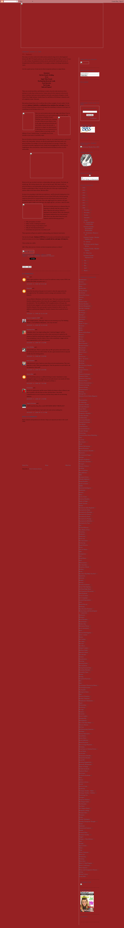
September (87, 217)
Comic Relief (82, 409)
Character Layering (84, 385)
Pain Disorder (82, 654)
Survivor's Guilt (83, 786)
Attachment (82, 319)
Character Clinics (83, 376)
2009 (83, 208)
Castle (80, 372)
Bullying (81, 367)
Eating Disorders (83, 481)
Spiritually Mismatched (85, 764)
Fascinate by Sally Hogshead (86, 507)
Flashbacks (82, 534)
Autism (81, 321)
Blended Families (83, 345)
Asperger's (81, 314)
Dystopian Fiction (83, 477)
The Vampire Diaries (84, 808)
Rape (80, 694)
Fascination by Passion (85, 514)
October (86, 215)
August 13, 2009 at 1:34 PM (36, 342)
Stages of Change (83, 766)
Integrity (81, 580)
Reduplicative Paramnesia (86, 700)
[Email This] (23, 267)
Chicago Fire (82, 394)
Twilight (81, 843)
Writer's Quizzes (83, 867)
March (86, 270)
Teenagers (81, 797)
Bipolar (81, 339)
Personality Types (83, 672)
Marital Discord (83, 604)
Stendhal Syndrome (84, 768)
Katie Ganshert (30, 360)
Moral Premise (83, 621)
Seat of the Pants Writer (85, 722)
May (85, 265)
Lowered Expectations (85, 600)
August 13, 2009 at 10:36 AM (37, 313)
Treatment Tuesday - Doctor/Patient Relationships (89, 228)
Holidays (81, 569)
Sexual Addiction (83, 740)
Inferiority (81, 578)
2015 (83, 192)
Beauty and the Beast (84, 332)
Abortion (81, 282)
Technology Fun (83, 795)
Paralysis (81, 657)
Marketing (81, 606)
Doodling (81, 468)
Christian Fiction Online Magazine (88, 396)
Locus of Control (83, 595)
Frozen (81, 547)
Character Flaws (83, 380)
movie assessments (84, 628)
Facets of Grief (83, 496)
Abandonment (82, 279)
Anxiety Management (84, 306)
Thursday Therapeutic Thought (44, 255)
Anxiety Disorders (83, 304)
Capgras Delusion (83, 369)
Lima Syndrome (83, 593)
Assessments (82, 317)
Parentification (83, 659)
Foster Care (82, 538)
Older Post (68, 465)
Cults (80, 437)
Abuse (80, 286)
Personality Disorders (84, 670)
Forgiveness (82, 536)
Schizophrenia (83, 720)
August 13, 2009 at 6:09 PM (36, 370)
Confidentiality (83, 417)
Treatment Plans (83, 832)
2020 (83, 187)
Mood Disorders (83, 619)
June (85, 263)
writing (81, 872)
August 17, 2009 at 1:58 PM (36, 399)
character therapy (83, 387)
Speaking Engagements (85, 762)
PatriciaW (29, 288)
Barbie (80, 328)
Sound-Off (81, 760)
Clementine (30, 387)
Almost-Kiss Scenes (84, 295)
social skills (82, 753)
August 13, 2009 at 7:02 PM (36, 383)
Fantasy (81, 505)
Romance (81, 711)
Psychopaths (82, 689)
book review (82, 356)
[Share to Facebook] (29, 267)
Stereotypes (82, 773)
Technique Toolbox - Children (87, 793)
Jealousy (30, 255)
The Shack (81, 806)
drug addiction (83, 472)
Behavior (81, 334)
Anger (80, 299)
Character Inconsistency (85, 383)
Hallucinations (83, 562)
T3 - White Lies (88, 253)
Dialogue (81, 457)
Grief (80, 556)
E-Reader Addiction (84, 479)
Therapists (81, 815)
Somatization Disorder (85, 755)
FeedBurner (93, 118)
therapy (81, 817)
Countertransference (84, 428)
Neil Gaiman (82, 639)
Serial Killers (82, 736)
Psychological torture (84, 687)
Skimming (81, 747)
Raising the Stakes (84, 692)
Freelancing (82, 543)
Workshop (81, 859)
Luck (80, 602)
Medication (82, 615)
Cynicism (81, 439)
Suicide (81, 784)
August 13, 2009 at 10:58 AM (37, 325)
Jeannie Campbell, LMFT (33, 318)
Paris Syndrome (83, 665)
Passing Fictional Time (85, 668)
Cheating (81, 391)
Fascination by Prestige (85, 518)
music (80, 630)
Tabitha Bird (30, 374)
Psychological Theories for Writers (88, 685)
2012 (83, 200)
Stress (80, 777)
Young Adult (82, 876)
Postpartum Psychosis (84, 678)
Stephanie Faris (31, 329)
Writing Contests (83, 874)
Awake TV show (83, 323)
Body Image (82, 350)
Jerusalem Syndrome (84, 584)
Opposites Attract (83, 652)
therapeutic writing (84, 810)
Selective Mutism (83, 725)
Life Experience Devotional (86, 591)
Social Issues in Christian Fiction (87, 749)
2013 (83, 197)
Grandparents (82, 554)
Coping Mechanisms (84, 422)
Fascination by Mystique (85, 512)
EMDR (81, 486)
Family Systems (83, 503)
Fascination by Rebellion (85, 521)
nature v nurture (83, 634)
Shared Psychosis (83, 742)
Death (80, 444)
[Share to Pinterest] (30, 267)
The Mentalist (82, 804)
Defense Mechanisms (84, 446)
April (85, 268)
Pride (80, 683)
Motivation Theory (84, 626)
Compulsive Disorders (85, 413)
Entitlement (82, 490)
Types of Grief (82, 845)
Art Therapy (82, 312)
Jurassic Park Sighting (84, 587)
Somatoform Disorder (84, 757)
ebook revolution (83, 483)
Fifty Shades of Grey (84, 529)
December (87, 210)
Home (46, 465)
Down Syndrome (83, 470)
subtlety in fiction (83, 782)
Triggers (81, 837)
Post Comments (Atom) (35, 469)
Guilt (80, 560)
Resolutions (82, 707)
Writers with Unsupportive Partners (88, 870)
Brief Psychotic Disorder (85, 365)
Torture (81, 823)
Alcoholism (82, 293)
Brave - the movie (83, 358)
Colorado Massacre (84, 406)
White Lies (82, 854)
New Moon (82, 646)
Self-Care (81, 727)
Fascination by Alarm (84, 510)
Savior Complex (83, 716)
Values (80, 848)
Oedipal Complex (83, 648)
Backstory (81, 325)
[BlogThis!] (25, 267)
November (87, 212)
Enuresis (81, 492)
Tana (28, 277)
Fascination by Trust (84, 523)
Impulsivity (82, 576)
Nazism (81, 637)
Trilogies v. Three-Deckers (86, 839)
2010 (83, 205)
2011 (83, 202)
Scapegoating (82, 718)
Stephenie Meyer (83, 771)
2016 (83, 190)
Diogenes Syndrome (84, 459)
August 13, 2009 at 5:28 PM (36, 356)
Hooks (80, 571)
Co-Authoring (82, 402)
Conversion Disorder (84, 420)
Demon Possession (84, 448)
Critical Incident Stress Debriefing (88, 435)
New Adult (81, 641)
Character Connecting (84, 378)
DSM (80, 475)
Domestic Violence (84, 466)
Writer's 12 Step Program (85, 863)
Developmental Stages (85, 455)
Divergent (81, 464)
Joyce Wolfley (30, 347)
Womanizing (82, 856)
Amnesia (81, 297)
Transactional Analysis (85, 828)
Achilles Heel (82, 288)
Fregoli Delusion (83, 545)
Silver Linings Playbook (85, 744)
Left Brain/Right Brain (85, 589)
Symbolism (82, 788)
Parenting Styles (83, 663)
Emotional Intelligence (85, 488)
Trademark (82, 826)
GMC (80, 551)
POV (80, 681)
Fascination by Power (84, 516)
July (85, 260)
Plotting (81, 676)
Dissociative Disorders (85, 461)
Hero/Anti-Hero (83, 565)
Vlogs (80, 850)
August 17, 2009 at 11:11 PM (37, 412)
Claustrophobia (83, 400)
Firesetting (82, 532)
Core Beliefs (82, 424)
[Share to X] (27, 267)
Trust (80, 841)
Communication (83, 411)
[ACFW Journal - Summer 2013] (81, 884)
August (86, 220)
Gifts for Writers (83, 549)
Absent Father (82, 284)
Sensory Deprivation (84, 733)
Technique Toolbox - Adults (86, 790)
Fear (80, 525)
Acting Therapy (83, 290)
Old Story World (83, 650)
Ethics (80, 494)
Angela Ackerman (31, 403)
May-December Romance (85, 609)
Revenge (81, 709)
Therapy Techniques (84, 819)
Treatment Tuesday (84, 834)
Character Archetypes (84, 374)
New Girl (81, 643)
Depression (82, 453)
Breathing (81, 363)
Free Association (83, 540)
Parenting (81, 661)
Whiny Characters (83, 852)
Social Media (82, 751)
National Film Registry (85, 632)
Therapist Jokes (83, 812)
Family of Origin (83, 501)
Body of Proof (82, 352)
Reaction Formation (84, 696)
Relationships (82, 705)
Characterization (83, 389)
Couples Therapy (83, 431)
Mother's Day (82, 624)
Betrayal (81, 336)
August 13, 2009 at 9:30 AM (37, 284)
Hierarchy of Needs (84, 567)
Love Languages (83, 598)
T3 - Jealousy (87, 241)
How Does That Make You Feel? (87, 573)
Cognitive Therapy (84, 404)
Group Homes (82, 558)
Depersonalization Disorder (86, 450)
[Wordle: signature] (28, 251)
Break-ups (81, 361)
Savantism (81, 714)
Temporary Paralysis (84, 799)
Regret (80, 703)
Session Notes (82, 738)
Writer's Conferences (84, 865)
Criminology (82, 433)
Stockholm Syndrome (84, 775)
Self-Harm (81, 731)
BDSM (81, 330)
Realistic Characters (84, 698)
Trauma (81, 830)
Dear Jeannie (82, 442)
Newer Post (25, 465)
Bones (80, 354)
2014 (83, 195)
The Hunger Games (84, 801)
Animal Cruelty (83, 301)
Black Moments (83, 343)
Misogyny (81, 617)
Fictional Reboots (83, 527)
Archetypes (82, 310)
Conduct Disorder (83, 415)
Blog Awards (82, 347)
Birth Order (82, 341)
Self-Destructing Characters (86, 729)
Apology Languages (84, 308)
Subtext (81, 779)
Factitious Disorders (84, 499)
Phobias (81, 674)
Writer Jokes (82, 861)
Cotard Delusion (83, 426)
